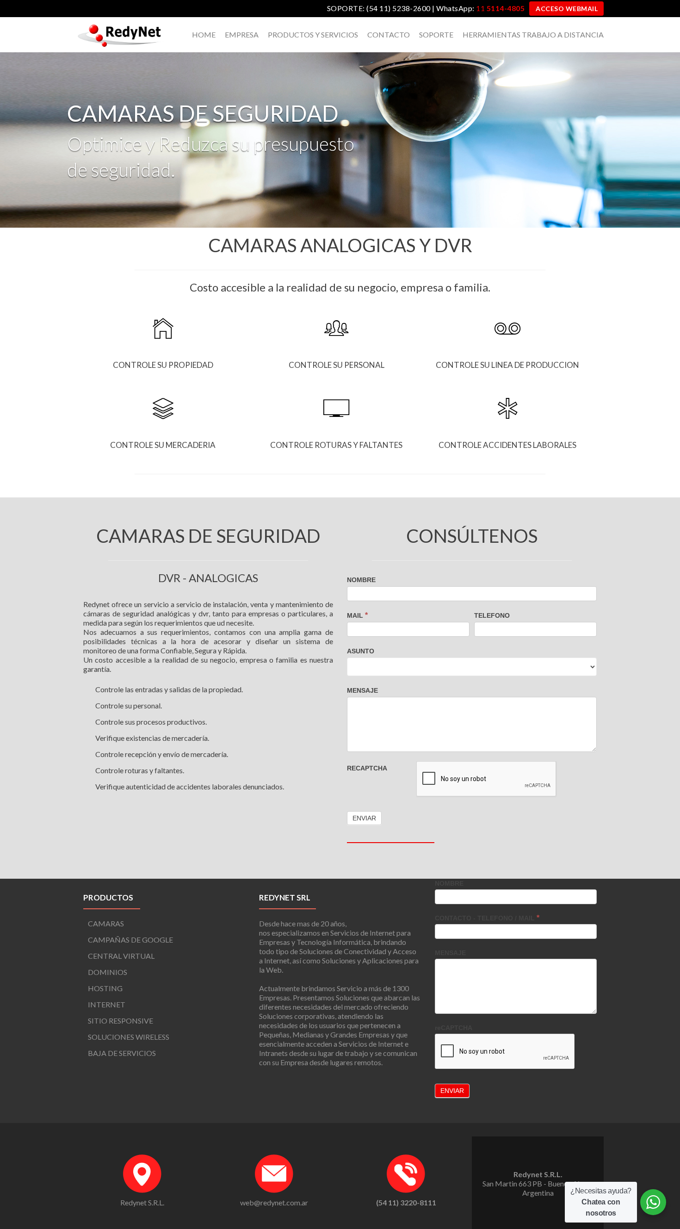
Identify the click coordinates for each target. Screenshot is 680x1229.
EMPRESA (242, 34)
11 (500, 8)
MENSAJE (362, 690)
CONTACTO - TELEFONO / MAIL (487, 918)
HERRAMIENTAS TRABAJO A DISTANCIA (533, 34)
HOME (204, 34)
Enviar (452, 1090)
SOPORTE (436, 34)
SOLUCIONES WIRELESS (128, 1036)
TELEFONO (492, 615)
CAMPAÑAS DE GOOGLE (130, 939)
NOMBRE (361, 579)
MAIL (357, 615)
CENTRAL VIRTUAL (121, 955)
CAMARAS (106, 923)
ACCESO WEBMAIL (567, 8)
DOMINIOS (107, 972)
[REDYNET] (120, 34)
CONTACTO (388, 34)
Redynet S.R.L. (142, 1202)
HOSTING (105, 988)
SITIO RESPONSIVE (120, 1020)
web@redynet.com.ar (274, 1202)
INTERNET (106, 1004)
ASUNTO (360, 651)
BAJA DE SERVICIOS (122, 1053)
